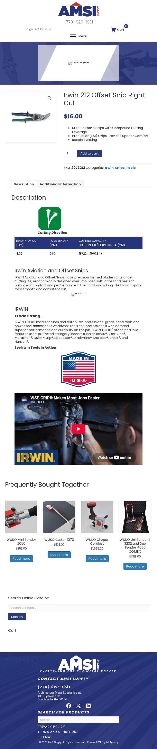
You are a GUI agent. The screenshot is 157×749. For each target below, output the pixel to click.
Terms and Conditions (58, 731)
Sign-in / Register (39, 29)
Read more (21, 558)
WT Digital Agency (108, 742)
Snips (119, 167)
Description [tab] (24, 184)
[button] (49, 98)
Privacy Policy (51, 726)
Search (17, 616)
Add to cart (89, 153)
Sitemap (45, 737)
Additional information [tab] (60, 184)
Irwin (109, 167)
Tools (131, 167)
